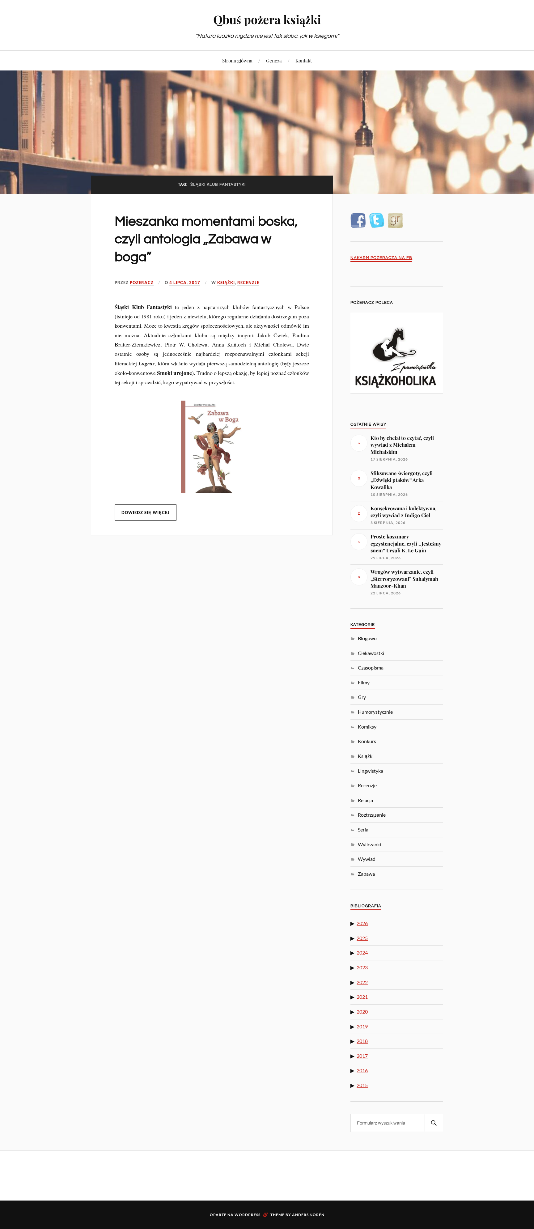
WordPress (248, 1214)
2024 (362, 952)
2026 (362, 923)
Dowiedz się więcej (145, 512)
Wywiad (366, 859)
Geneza (274, 60)
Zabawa (366, 874)
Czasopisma (371, 667)
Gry (362, 697)
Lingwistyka (370, 771)
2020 (362, 1011)
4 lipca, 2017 (184, 282)
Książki (226, 282)
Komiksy (367, 726)
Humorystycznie (375, 712)
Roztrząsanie (372, 815)
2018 (362, 1041)
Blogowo (367, 638)
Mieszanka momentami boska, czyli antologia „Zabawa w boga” (206, 239)
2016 (362, 1070)
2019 (362, 1026)
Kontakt (303, 60)
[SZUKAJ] (434, 1123)
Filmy (364, 682)
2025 (362, 938)
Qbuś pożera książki (267, 19)
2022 (362, 982)
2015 (362, 1085)
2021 (362, 997)
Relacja (365, 800)
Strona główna (237, 60)
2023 (362, 967)
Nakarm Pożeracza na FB (381, 258)
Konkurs (367, 741)
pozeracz (142, 282)
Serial (364, 829)
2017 (362, 1056)
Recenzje (248, 282)
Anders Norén (308, 1214)
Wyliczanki (369, 844)
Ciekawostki (371, 653)
